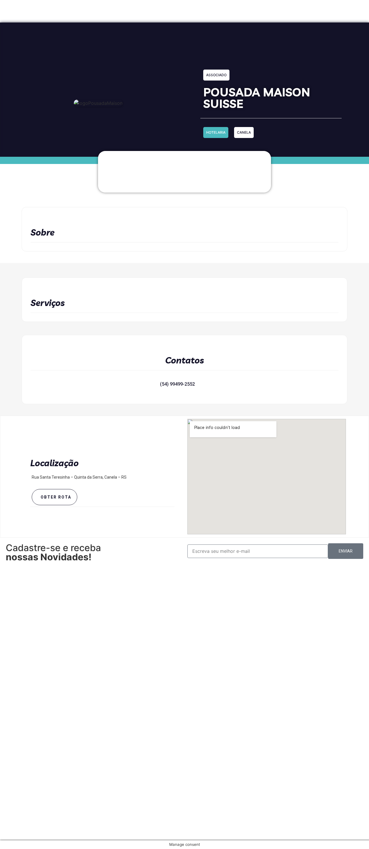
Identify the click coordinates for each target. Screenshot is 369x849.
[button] (143, 384)
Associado (216, 75)
